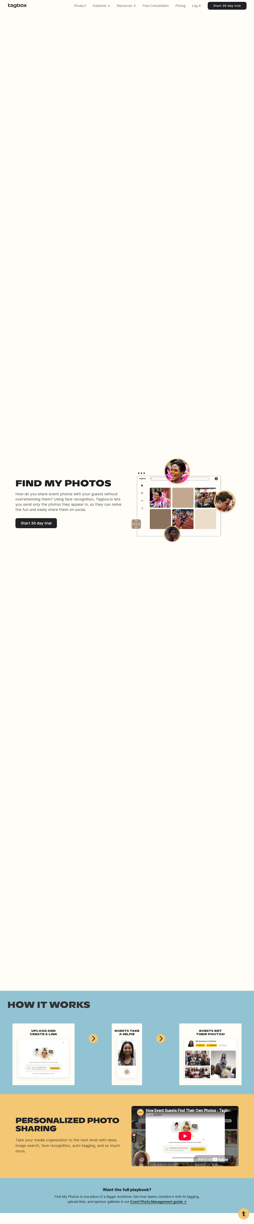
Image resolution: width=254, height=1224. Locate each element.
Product (80, 6)
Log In (196, 6)
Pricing (180, 6)
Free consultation (155, 6)
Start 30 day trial (227, 5)
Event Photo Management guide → (158, 1202)
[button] (102, 6)
